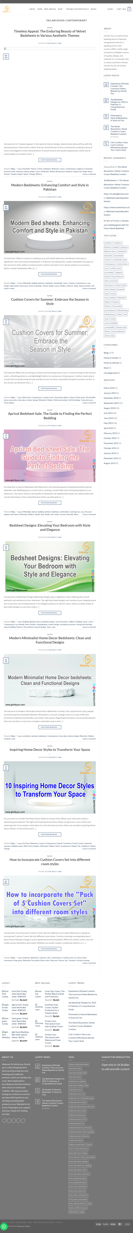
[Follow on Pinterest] (23, 1120)
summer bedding (111, 323)
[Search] (27, 9)
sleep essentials (85, 286)
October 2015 (110, 448)
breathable (58, 283)
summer (63, 514)
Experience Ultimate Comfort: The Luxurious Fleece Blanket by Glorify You (120, 88)
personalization (110, 310)
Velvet (26, 174)
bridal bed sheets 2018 (77, 1119)
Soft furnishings (74, 400)
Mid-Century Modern (31, 846)
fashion (107, 277)
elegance (80, 169)
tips (66, 960)
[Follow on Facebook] (4, 1120)
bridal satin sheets (76, 1140)
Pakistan (116, 302)
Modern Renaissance (57, 171)
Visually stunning (83, 960)
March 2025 (109, 388)
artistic (39, 169)
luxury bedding (110, 298)
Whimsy (39, 174)
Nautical (69, 171)
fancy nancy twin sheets (78, 1199)
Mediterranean (17, 846)
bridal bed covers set (77, 1094)
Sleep (76, 286)
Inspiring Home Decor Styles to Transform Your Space (50, 749)
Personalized (28, 627)
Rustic (90, 171)
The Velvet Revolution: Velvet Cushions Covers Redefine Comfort (119, 130)
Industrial (19, 171)
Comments (114, 137)
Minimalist (45, 171)
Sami (59, 43)
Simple (47, 514)
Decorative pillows (62, 397)
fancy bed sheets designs (78, 1161)
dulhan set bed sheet (77, 1144)
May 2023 (108, 423)
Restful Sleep (123, 310)
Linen (107, 293)
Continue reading (50, 160)
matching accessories (68, 624)
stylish (6, 288)
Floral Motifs (90, 397)
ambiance (26, 958)
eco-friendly (19, 624)
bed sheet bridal (75, 1068)
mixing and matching (84, 624)
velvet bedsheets (118, 331)
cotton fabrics (123, 264)
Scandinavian (66, 846)
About (32, 9)
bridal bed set (74, 1098)
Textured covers (87, 400)
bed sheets (109, 256)
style (53, 627)
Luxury (37, 171)
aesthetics (27, 736)
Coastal (41, 843)
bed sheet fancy (75, 1077)
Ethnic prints (80, 397)
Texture (7, 174)
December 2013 (111, 458)
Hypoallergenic (42, 624)
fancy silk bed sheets (77, 1203)
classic (62, 169)
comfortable (63, 512)
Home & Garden (111, 358)
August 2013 (109, 463)
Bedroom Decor (35, 622)
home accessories (10, 400)
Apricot (34, 512)
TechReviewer (110, 180)
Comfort (71, 283)
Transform (72, 960)
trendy (11, 288)
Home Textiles (30, 624)
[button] (4, 1226)
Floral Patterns (117, 277)
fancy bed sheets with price (79, 1174)
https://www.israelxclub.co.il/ (117, 207)
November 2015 (111, 443)
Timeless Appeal (17, 174)
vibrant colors (110, 336)
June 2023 (108, 418)
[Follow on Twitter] (14, 1120)
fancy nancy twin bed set (78, 1195)
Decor (79, 958)
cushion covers (48, 397)
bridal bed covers (75, 1090)
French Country (78, 843)
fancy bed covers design (78, 1153)
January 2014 (110, 453)
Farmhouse (67, 843)
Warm (76, 514)
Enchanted (88, 169)
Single (82, 1212)
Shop (60, 9)
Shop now (53, 960)
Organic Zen (77, 171)
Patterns (70, 286)
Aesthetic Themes (29, 169)
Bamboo (108, 247)
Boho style (27, 397)
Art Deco (26, 843)
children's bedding (75, 622)
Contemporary (70, 169)
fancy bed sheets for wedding (80, 1166)
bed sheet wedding (76, 1085)
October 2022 (110, 438)
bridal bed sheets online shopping (81, 1132)
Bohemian (55, 169)
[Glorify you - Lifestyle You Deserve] (12, 9)
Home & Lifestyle (111, 362)
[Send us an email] (18, 1120)
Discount (88, 512)
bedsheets (47, 169)
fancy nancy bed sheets (78, 1187)
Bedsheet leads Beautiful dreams (116, 199)
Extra (71, 1149)
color (48, 958)
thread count (121, 327)
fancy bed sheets (88, 1157)
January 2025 (110, 393)
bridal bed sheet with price (79, 1136)
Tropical (92, 846)
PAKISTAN (73, 1212)
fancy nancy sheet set (77, 1191)
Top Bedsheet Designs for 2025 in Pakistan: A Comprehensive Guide (119, 104)
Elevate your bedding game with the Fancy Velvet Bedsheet (116, 224)
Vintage (32, 174)
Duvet (89, 1144)
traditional (85, 846)
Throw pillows (9, 403)
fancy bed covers (82, 1149)
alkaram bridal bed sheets (78, 1064)
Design (6, 286)
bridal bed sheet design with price (81, 1107)
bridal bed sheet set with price (80, 1128)
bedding (34, 283)
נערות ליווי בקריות (111, 220)
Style (106, 368)
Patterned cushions (61, 400)
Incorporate (8, 960)
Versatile (69, 514)
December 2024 (111, 398)
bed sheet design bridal (77, 1073)
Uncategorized (110, 373)
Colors (65, 283)
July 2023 (108, 413)
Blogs (93, 9)
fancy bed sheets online (78, 1170)
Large (89, 1203)
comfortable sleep (119, 260)
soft (92, 286)
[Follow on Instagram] (9, 1120)
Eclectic (72, 397)
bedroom (41, 283)
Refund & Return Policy (77, 9)
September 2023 (111, 403)
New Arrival (50, 9)
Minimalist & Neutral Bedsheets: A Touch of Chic (119, 118)
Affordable (27, 283)
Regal (85, 171)
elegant (6, 514)
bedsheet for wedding (77, 1081)
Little (77, 1208)
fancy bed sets (74, 1157)
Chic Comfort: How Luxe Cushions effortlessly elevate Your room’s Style (119, 146)
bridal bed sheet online (77, 1111)
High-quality (14, 286)
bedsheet (55, 512)
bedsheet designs (48, 622)
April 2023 (108, 428)
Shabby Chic (75, 846)
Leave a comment (89, 174)
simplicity (7, 739)
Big (86, 1085)
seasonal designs (40, 627)
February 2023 (110, 433)
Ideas (85, 958)
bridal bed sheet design (77, 1102)
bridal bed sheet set (76, 1123)
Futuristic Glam (9, 171)
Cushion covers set (70, 958)
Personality (35, 960)
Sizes (49, 627)
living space (17, 960)
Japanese (7, 846)
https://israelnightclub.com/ (116, 194)
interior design (29, 171)
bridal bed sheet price (77, 1115)
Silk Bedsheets (110, 315)
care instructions (62, 622)
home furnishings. (35, 286)
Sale (42, 514)
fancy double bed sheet (77, 1182)
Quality (37, 514)
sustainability (109, 327)
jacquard (121, 289)
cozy (88, 283)
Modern (63, 286)
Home (39, 9)
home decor (24, 286)
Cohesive (42, 958)
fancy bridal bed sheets (77, 1178)
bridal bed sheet (87, 1098)
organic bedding (10, 627)
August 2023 (109, 408)
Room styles (44, 960)
